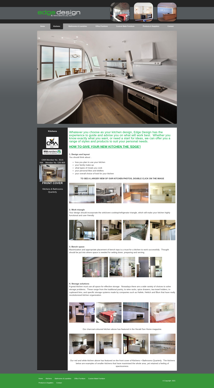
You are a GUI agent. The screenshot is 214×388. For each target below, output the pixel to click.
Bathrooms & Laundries (63, 378)
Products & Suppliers (46, 383)
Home (41, 378)
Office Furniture (79, 378)
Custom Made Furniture (96, 378)
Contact (59, 383)
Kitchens (49, 378)
